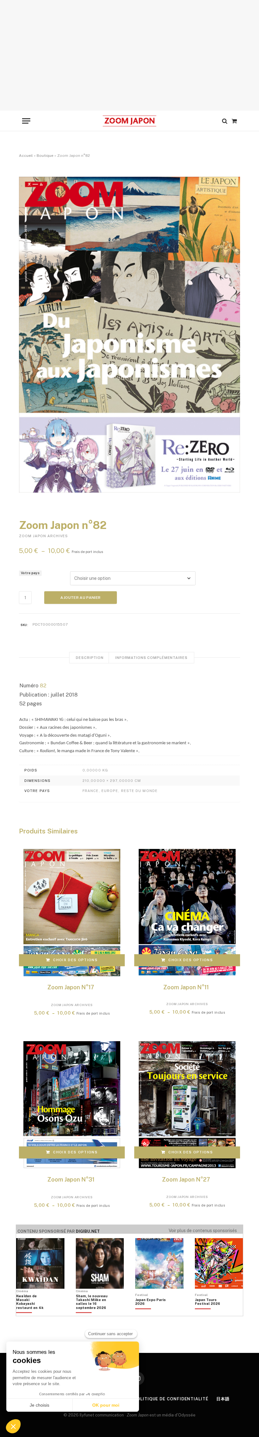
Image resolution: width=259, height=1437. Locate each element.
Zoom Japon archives (43, 536)
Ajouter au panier (80, 597)
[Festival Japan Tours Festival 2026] (210, 1312)
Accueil (26, 155)
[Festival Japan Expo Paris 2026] (151, 1312)
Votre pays (30, 573)
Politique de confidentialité (171, 1399)
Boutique (45, 155)
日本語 (223, 1399)
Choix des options (75, 960)
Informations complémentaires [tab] (151, 658)
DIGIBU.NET (88, 1231)
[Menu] (26, 121)
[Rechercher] (225, 121)
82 (42, 685)
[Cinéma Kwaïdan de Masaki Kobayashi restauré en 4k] (32, 1312)
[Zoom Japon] (129, 121)
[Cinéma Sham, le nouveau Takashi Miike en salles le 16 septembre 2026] (91, 1312)
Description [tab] (90, 658)
